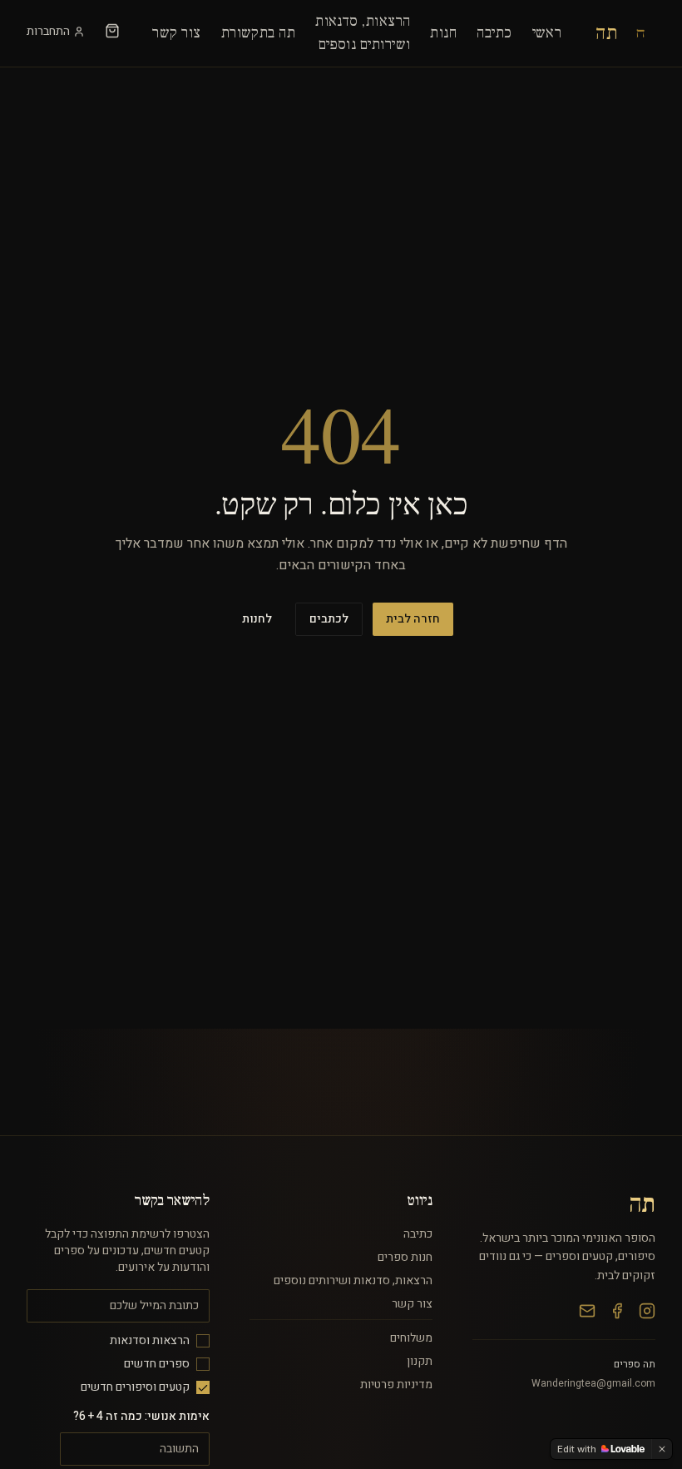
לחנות (257, 619)
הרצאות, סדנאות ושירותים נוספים (353, 1280)
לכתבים (328, 619)
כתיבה (494, 32)
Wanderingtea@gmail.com (593, 1383)
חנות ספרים (405, 1257)
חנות (443, 32)
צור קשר (176, 32)
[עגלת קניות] (112, 30)
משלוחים (411, 1338)
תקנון (419, 1361)
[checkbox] (203, 1340)
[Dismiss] (662, 1449)
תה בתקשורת (258, 32)
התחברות (48, 31)
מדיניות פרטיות (396, 1384)
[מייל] (587, 1311)
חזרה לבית (413, 619)
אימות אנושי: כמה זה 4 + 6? (141, 1416)
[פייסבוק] (617, 1311)
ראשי (547, 32)
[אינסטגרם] (647, 1311)
